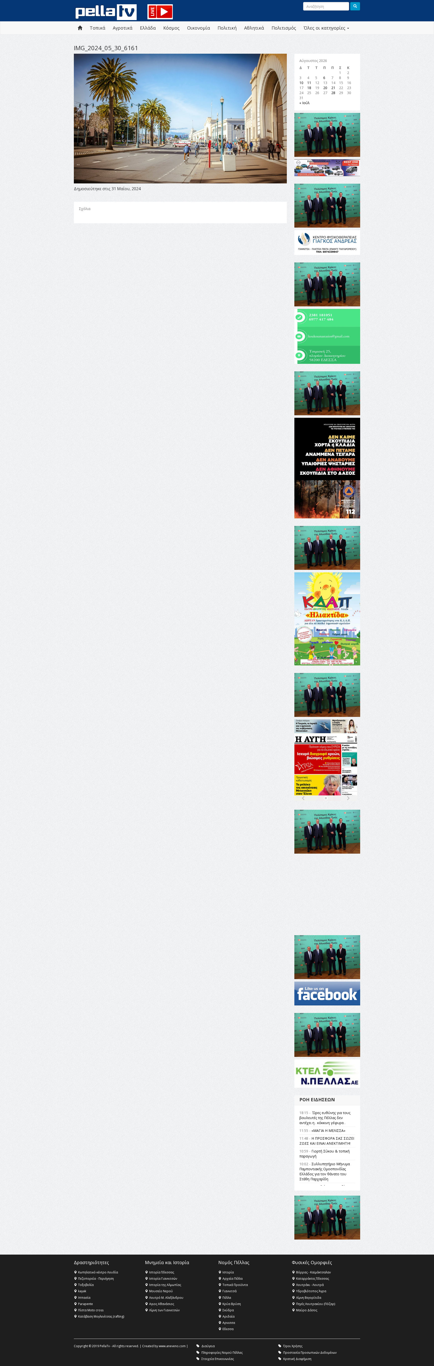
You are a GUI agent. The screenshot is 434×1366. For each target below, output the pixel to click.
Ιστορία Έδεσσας (161, 1272)
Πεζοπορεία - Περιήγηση (96, 1278)
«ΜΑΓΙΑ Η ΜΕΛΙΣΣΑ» (328, 1130)
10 (301, 82)
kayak (82, 1291)
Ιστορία (228, 1272)
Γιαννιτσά (230, 1291)
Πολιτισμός (284, 28)
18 (309, 87)
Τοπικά (97, 28)
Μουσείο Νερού (161, 1291)
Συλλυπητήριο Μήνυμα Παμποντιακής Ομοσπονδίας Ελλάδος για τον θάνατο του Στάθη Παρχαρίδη (324, 1171)
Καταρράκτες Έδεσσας (312, 1278)
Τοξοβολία (86, 1285)
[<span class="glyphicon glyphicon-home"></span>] (80, 28)
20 (325, 87)
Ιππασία (84, 1297)
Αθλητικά (254, 28)
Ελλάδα (148, 28)
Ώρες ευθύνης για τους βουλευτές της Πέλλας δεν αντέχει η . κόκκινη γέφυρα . (324, 1117)
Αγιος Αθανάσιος (161, 1304)
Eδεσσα (228, 1329)
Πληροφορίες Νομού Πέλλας (222, 1352)
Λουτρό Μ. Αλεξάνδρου (166, 1297)
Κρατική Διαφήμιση (297, 1359)
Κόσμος (171, 28)
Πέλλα (227, 1297)
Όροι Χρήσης (292, 1346)
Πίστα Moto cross (90, 1310)
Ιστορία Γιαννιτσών (163, 1278)
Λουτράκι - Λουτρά (310, 1285)
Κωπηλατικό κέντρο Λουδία (98, 1272)
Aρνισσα (229, 1323)
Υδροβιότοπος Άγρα (311, 1291)
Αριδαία (229, 1316)
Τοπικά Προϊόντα (235, 1285)
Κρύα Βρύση (232, 1304)
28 (333, 92)
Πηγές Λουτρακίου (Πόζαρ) (315, 1304)
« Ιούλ (304, 102)
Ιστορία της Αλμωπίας (165, 1285)
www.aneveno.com (172, 1346)
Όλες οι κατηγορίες (325, 28)
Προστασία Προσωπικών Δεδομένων (310, 1352)
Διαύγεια (208, 1346)
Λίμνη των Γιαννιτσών (164, 1310)
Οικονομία (198, 28)
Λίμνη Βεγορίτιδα (308, 1297)
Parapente (85, 1304)
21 (333, 87)
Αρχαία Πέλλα (233, 1278)
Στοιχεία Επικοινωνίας (217, 1359)
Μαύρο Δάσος (306, 1310)
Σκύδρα (228, 1310)
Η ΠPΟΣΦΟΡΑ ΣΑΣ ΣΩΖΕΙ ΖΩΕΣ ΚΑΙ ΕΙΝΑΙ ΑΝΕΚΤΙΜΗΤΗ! (326, 1141)
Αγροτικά (122, 28)
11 (309, 82)
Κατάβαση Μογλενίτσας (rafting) (101, 1316)
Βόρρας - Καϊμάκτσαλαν (313, 1272)
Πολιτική (227, 28)
